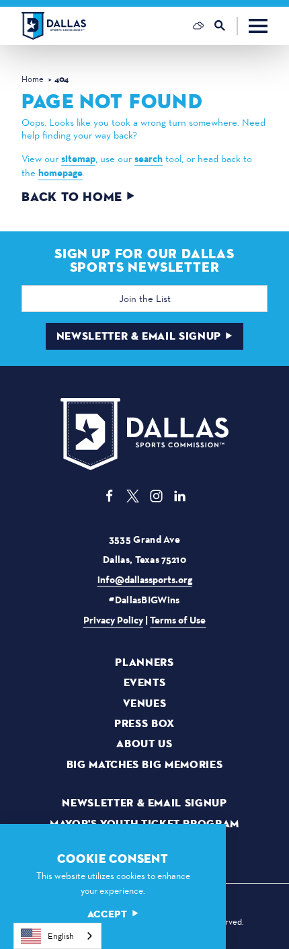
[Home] (54, 26)
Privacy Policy (113, 620)
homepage (60, 173)
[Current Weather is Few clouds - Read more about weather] (198, 25)
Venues (145, 703)
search (148, 158)
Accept (107, 914)
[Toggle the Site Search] (226, 26)
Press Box (144, 723)
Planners (144, 662)
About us (144, 744)
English (61, 936)
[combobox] (57, 936)
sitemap (78, 158)
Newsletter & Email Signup (138, 336)
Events (145, 682)
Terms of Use (178, 620)
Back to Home (72, 197)
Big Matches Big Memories (144, 764)
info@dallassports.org (144, 579)
